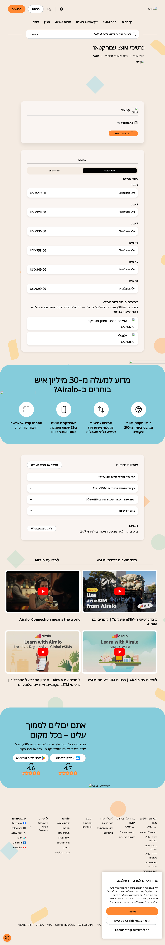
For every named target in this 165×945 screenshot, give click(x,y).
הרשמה (16, 9)
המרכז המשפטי (86, 924)
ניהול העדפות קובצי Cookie (132, 930)
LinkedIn (17, 842)
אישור (132, 911)
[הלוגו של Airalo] (147, 9)
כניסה (35, 9)
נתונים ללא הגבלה (148, 832)
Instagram (16, 827)
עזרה (36, 22)
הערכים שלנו (64, 832)
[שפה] (61, 9)
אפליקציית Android (28, 758)
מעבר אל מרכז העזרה (44, 465)
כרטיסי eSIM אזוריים (151, 847)
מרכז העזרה (107, 822)
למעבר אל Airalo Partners (43, 826)
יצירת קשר (108, 832)
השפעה (66, 827)
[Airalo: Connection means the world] (42, 591)
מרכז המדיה (64, 837)
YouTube (17, 847)
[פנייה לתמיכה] (7, 938)
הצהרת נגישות (25, 924)
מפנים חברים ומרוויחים (151, 864)
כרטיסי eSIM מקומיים (115, 56)
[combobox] (82, 34)
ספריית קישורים (44, 924)
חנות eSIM (110, 22)
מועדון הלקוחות (150, 870)
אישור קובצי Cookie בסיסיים (132, 921)
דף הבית (127, 22)
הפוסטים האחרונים (87, 824)
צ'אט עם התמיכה (105, 827)
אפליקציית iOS (65, 758)
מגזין (47, 22)
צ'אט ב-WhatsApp (41, 528)
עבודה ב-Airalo (62, 852)
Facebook (17, 822)
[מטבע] (49, 9)
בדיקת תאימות (121, 133)
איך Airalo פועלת (86, 22)
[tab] (82, 160)
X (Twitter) (16, 832)
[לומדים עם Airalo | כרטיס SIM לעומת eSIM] (119, 651)
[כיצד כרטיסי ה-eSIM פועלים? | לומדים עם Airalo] (119, 591)
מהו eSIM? (130, 827)
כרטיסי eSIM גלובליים (151, 838)
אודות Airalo (63, 22)
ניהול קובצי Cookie (65, 924)
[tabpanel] (82, 228)
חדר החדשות (63, 842)
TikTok (18, 837)
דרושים (66, 847)
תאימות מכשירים (127, 836)
